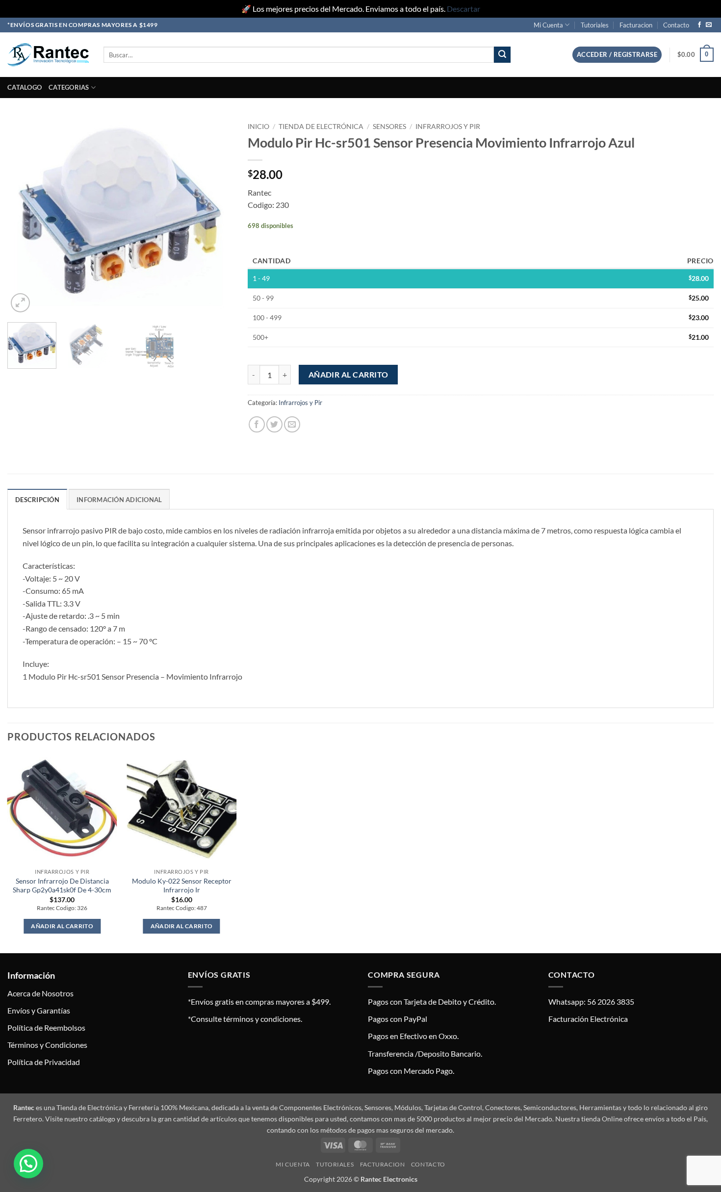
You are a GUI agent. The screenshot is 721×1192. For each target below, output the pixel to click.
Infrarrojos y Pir (447, 126)
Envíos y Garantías (38, 1010)
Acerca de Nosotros (40, 993)
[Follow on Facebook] (699, 25)
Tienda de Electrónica (321, 126)
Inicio (258, 126)
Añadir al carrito (348, 374)
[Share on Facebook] (257, 424)
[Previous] (24, 216)
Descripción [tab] (37, 500)
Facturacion (635, 25)
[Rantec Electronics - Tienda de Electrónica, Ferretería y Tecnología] (48, 54)
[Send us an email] (709, 25)
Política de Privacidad (43, 1061)
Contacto (676, 25)
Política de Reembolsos (46, 1027)
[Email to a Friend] (292, 424)
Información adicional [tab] (119, 500)
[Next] (216, 216)
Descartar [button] (463, 8)
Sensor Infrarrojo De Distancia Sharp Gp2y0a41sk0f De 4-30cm (62, 885)
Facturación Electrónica (588, 1018)
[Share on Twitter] (274, 424)
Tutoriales (595, 25)
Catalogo (24, 87)
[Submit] (502, 55)
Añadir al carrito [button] (62, 926)
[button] (617, 55)
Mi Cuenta (548, 25)
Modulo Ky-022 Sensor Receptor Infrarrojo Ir (182, 885)
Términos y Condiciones (47, 1044)
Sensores (389, 126)
